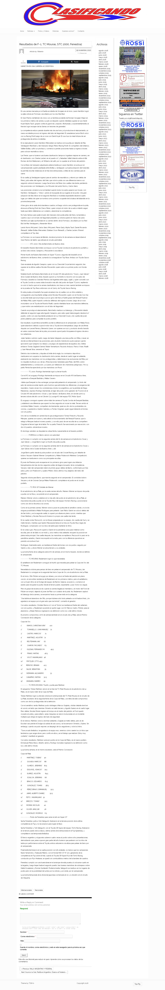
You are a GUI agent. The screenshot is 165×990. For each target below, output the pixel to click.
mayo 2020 (103, 220)
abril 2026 (102, 60)
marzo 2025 (103, 89)
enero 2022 (103, 174)
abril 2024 (102, 114)
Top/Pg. (132, 187)
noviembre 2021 (105, 179)
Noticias (30, 31)
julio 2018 (102, 267)
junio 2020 (103, 217)
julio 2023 (102, 134)
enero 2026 (103, 66)
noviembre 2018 (105, 260)
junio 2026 (103, 55)
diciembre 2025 (104, 69)
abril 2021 (102, 195)
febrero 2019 (103, 253)
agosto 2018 (103, 265)
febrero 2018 (103, 278)
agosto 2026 (103, 50)
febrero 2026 (103, 64)
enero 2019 (103, 256)
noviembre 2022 (105, 152)
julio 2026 (102, 53)
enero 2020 (103, 229)
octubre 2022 (104, 154)
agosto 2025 (103, 78)
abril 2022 (102, 168)
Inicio (22, 31)
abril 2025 (102, 87)
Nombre (23, 932)
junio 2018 (102, 269)
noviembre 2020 (105, 206)
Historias (56, 31)
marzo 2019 (103, 251)
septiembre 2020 (105, 210)
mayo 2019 (103, 247)
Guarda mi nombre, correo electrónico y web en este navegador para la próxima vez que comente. (52, 948)
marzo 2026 (103, 62)
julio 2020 (102, 215)
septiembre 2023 (105, 129)
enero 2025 (103, 93)
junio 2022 (102, 163)
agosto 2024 (103, 105)
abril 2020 (102, 222)
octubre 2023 (104, 127)
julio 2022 (102, 161)
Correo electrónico (28, 936)
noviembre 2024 (105, 98)
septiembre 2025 (105, 75)
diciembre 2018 (104, 258)
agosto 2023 (103, 132)
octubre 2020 (104, 208)
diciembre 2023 (104, 123)
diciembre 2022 (104, 150)
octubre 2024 (104, 100)
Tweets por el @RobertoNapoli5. (131, 118)
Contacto (81, 31)
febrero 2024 (103, 118)
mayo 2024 (103, 111)
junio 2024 (102, 109)
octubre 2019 (103, 235)
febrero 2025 (103, 91)
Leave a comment (26, 894)
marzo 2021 (103, 197)
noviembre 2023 (105, 125)
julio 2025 (102, 80)
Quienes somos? (68, 31)
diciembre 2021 (104, 177)
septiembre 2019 (105, 238)
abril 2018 (102, 274)
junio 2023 (102, 136)
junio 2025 (102, 82)
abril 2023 (102, 141)
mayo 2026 (103, 57)
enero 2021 (103, 201)
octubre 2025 (104, 73)
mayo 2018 (103, 271)
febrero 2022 (103, 172)
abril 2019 (102, 249)
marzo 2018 (103, 276)
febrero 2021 (103, 199)
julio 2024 (102, 107)
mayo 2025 (103, 84)
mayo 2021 (103, 192)
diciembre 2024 (104, 96)
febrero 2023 (103, 145)
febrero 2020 (103, 226)
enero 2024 (103, 120)
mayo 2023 (103, 138)
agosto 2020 (103, 213)
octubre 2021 (103, 181)
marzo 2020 (103, 224)
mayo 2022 (103, 165)
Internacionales (26, 890)
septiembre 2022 (105, 156)
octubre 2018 (104, 262)
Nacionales (39, 890)
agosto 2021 (103, 186)
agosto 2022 (103, 159)
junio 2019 (102, 244)
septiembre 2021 (105, 183)
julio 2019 (102, 242)
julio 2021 (102, 188)
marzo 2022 (103, 170)
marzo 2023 (103, 143)
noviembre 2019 (105, 233)
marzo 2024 (103, 116)
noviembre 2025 (105, 71)
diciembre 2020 (104, 204)
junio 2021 (102, 190)
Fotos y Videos (43, 31)
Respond (28, 908)
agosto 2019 (103, 240)
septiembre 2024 (105, 102)
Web (22, 941)
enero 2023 (103, 147)
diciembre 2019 (104, 231)
